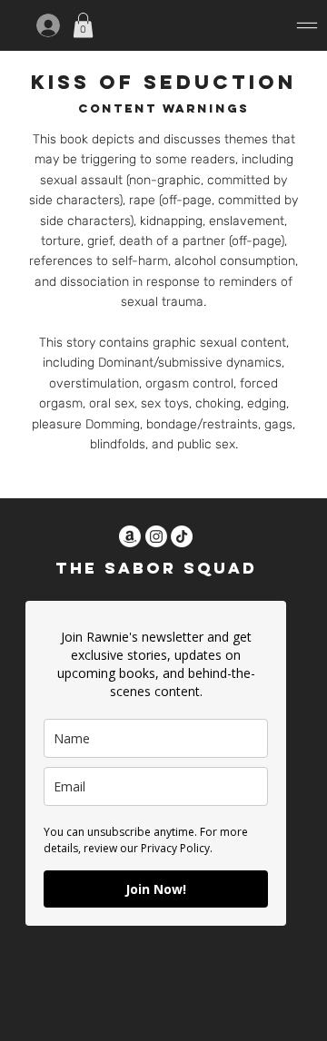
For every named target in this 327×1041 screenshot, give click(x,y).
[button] (83, 25)
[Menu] (217, 25)
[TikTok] (182, 536)
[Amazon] (130, 536)
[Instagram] (156, 536)
